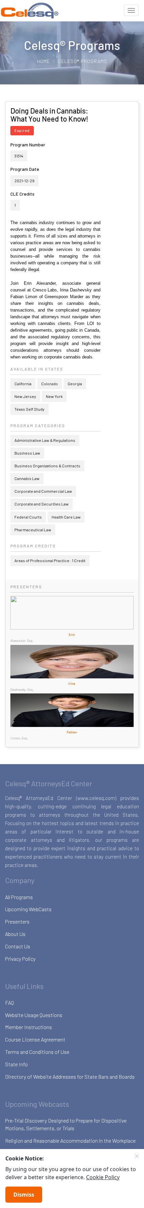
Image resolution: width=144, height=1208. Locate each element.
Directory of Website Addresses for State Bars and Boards (70, 1076)
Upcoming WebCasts (28, 909)
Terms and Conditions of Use (37, 1052)
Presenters (17, 921)
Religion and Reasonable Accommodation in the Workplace (70, 1140)
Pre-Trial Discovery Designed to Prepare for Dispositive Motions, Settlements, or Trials (66, 1124)
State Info (16, 1064)
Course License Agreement (35, 1039)
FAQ (9, 1002)
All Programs (19, 897)
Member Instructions (28, 1027)
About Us (15, 934)
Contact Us (17, 946)
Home (43, 61)
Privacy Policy (20, 958)
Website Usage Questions (33, 1015)
